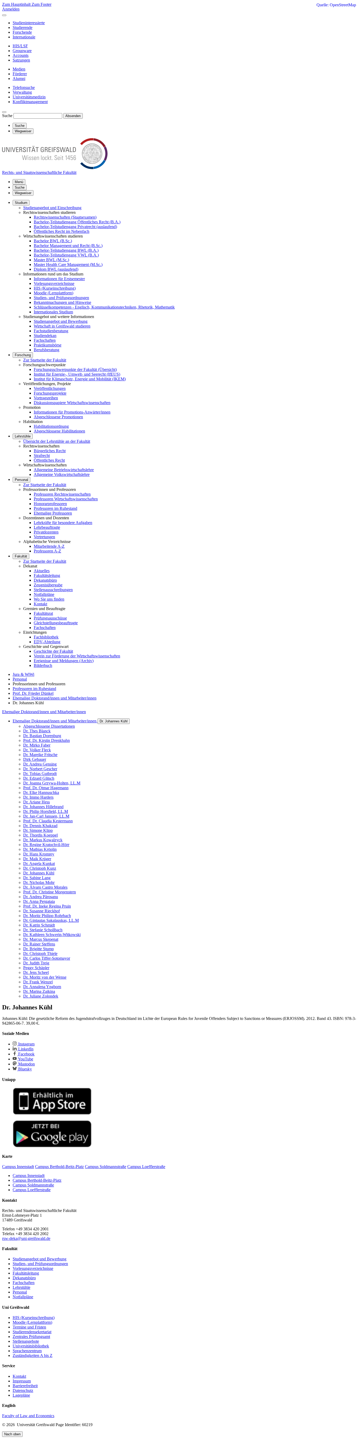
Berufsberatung (46, 350)
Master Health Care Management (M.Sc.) (68, 264)
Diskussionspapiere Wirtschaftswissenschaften (72, 402)
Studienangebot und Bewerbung (60, 321)
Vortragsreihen (46, 398)
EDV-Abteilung (47, 642)
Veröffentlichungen (50, 388)
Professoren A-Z (47, 551)
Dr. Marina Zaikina (39, 991)
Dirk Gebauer (34, 759)
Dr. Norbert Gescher (40, 769)
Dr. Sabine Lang (37, 878)
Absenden (73, 116)
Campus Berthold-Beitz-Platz (37, 1180)
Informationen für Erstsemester (59, 278)
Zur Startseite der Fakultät (44, 360)
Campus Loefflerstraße (32, 1190)
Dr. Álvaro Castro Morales (45, 887)
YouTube (25, 1059)
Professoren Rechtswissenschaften (62, 494)
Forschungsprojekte (50, 393)
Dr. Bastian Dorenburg (42, 735)
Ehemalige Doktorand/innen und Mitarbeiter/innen (44, 712)
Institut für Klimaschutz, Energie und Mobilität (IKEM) (80, 379)
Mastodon (26, 1064)
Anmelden (11, 9)
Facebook (26, 1054)
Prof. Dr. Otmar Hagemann (46, 788)
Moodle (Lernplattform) (53, 293)
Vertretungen (44, 537)
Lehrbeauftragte (47, 527)
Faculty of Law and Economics (28, 1415)
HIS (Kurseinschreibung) (55, 288)
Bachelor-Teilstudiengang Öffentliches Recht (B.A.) (77, 222)
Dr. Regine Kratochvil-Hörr (46, 844)
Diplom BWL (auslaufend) (56, 269)
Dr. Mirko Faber (36, 745)
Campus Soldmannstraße (33, 1185)
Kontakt (40, 604)
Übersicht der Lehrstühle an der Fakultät (56, 441)
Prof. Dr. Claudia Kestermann (48, 821)
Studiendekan (45, 335)
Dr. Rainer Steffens (39, 944)
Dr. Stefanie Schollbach (42, 930)
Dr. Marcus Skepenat (40, 939)
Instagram (26, 1044)
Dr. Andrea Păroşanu (40, 896)
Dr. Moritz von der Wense (44, 977)
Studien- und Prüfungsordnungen (61, 297)
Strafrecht (42, 455)
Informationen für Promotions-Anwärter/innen (72, 412)
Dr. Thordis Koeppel (40, 835)
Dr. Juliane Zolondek (40, 996)
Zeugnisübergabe (48, 585)
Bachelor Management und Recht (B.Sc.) (68, 245)
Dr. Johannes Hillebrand (43, 806)
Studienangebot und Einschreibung (52, 207)
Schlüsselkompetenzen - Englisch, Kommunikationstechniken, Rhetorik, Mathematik (104, 307)
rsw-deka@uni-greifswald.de (26, 1238)
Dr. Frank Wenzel (38, 982)
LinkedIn (25, 1049)
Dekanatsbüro (45, 580)
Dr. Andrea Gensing (40, 764)
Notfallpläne (44, 594)
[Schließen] (4, 15)
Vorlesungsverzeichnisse (54, 283)
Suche (7, 115)
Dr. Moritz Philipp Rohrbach (47, 915)
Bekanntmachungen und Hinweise (62, 302)
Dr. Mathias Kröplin (40, 849)
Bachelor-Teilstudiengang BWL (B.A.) (66, 250)
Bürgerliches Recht (50, 451)
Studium (21, 203)
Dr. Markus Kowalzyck (42, 840)
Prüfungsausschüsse (50, 618)
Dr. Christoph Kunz (39, 868)
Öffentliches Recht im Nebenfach (61, 231)
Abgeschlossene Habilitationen (59, 431)
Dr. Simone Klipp (38, 830)
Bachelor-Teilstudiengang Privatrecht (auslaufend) (75, 226)
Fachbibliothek (46, 637)
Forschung (23, 355)
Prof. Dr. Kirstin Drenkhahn (46, 740)
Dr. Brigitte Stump (38, 949)
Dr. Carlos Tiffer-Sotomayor (46, 958)
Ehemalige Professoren (53, 513)
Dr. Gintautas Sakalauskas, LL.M (51, 920)
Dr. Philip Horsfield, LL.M (45, 811)
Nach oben (12, 1434)
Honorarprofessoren (50, 503)
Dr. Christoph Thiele (40, 953)
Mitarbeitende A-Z (49, 546)
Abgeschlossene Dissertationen (49, 726)
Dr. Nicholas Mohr (39, 882)
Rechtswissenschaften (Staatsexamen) (65, 217)
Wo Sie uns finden (49, 599)
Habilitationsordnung (51, 426)
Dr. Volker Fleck (37, 750)
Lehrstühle (23, 436)
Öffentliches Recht (49, 460)
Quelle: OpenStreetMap (336, 5)
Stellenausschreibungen (53, 589)
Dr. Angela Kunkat (39, 863)
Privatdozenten (46, 532)
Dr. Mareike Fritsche (40, 754)
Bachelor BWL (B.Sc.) (53, 241)
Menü (19, 182)
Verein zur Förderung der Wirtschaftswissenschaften (77, 656)
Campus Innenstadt (29, 1175)
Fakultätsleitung (47, 575)
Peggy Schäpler (36, 967)
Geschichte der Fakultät (53, 651)
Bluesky (24, 1069)
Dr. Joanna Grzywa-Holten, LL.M (51, 783)
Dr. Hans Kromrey (38, 854)
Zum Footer (41, 4)
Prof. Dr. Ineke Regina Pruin (47, 906)
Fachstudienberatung (51, 331)
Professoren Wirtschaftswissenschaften (66, 499)
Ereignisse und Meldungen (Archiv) (64, 660)
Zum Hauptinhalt (17, 4)
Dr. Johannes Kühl (114, 721)
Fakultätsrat (43, 613)
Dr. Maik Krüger (37, 859)
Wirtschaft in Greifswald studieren (62, 326)
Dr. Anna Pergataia (39, 901)
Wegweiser (23, 193)
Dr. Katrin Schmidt (39, 925)
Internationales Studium (53, 312)
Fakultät (21, 556)
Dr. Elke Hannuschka (41, 792)
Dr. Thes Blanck (37, 731)
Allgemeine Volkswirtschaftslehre (62, 474)
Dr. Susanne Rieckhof (41, 911)
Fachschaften (45, 340)
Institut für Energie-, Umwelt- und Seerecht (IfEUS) (77, 374)
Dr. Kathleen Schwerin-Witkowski (52, 934)
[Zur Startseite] (55, 167)
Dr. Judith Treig (36, 963)
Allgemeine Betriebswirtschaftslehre (64, 469)
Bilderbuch (43, 665)
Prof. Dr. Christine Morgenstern (49, 892)
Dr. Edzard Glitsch (38, 778)
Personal (21, 480)
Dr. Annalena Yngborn (42, 986)
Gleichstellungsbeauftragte (56, 623)
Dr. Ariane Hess (36, 802)
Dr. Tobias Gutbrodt (40, 773)
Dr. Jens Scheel (36, 972)
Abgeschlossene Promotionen (58, 417)
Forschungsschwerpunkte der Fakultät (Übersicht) (75, 369)
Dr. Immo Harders (38, 797)
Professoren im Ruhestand (55, 508)
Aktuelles (42, 570)
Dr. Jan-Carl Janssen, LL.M (46, 816)
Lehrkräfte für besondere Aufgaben (63, 522)
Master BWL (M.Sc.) (51, 260)
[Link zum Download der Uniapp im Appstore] (52, 1113)
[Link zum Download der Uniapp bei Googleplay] (52, 1146)
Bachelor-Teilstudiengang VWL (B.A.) (66, 255)
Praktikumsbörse (47, 345)
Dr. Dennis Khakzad (40, 825)
